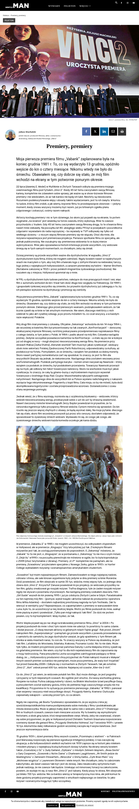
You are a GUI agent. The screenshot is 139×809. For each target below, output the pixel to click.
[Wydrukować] (122, 131)
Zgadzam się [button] (52, 805)
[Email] (113, 131)
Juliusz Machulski (27, 131)
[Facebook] (121, 3)
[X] (95, 131)
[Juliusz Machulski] (10, 135)
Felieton (6, 15)
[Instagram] (127, 3)
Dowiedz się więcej (85, 805)
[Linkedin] (104, 131)
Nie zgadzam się (68, 805)
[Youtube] (133, 3)
